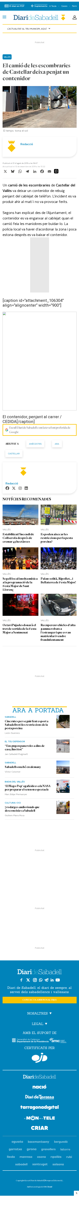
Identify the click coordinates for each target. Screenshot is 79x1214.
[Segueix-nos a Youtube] (57, 980)
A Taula (52, 6)
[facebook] (7, 488)
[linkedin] (26, 488)
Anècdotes (35, 444)
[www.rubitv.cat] (69, 1157)
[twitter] (14, 488)
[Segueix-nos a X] (28, 980)
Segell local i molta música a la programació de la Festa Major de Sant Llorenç (20, 584)
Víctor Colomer (12, 771)
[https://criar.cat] (39, 1128)
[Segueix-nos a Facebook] (21, 980)
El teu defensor (15, 741)
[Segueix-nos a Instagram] (35, 980)
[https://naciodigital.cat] (39, 1087)
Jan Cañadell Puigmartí (16, 754)
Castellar (14, 453)
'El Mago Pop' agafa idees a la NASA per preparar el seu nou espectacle (28, 788)
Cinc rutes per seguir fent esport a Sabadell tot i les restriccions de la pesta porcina (26, 725)
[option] (40, 110)
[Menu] (4, 17)
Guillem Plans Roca (14, 815)
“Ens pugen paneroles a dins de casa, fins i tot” (25, 747)
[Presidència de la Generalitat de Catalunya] (30, 1040)
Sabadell (10, 717)
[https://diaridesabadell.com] (39, 1077)
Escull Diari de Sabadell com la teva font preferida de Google (39, 430)
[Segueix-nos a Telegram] (46, 980)
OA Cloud (47, 1187)
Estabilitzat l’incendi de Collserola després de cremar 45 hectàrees (18, 538)
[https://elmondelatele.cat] (39, 1118)
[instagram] (20, 488)
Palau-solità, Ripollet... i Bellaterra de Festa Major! (58, 580)
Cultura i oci (13, 802)
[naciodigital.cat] (38, 1142)
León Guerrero (12, 733)
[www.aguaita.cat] (17, 1142)
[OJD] (39, 1057)
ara (57, 444)
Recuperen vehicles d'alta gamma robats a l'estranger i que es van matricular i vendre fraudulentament (58, 632)
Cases (64, 6)
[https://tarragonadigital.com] (39, 1108)
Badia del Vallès (15, 781)
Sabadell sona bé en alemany (23, 767)
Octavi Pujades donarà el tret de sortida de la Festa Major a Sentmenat (19, 629)
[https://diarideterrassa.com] (39, 1098)
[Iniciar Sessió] (75, 17)
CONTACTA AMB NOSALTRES (39, 1000)
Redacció (26, 144)
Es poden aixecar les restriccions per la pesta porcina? (57, 538)
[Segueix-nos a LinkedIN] (52, 980)
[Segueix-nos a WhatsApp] (40, 980)
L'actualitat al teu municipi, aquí (29, 28)
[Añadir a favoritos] (56, 171)
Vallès (7, 56)
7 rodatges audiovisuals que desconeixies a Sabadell (22, 809)
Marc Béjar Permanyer (16, 794)
